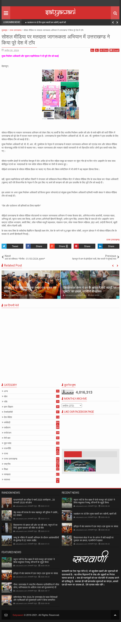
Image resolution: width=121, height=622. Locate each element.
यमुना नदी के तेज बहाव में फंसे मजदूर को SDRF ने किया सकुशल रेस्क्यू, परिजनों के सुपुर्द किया (94, 501)
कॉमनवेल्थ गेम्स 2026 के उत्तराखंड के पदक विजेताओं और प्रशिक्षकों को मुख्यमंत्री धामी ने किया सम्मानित (35, 598)
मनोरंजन (7, 432)
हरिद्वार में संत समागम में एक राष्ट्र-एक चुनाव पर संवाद (47, 22)
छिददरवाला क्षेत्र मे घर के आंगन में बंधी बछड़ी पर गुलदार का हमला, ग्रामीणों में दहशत (89, 289)
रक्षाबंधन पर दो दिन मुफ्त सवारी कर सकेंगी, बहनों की (95, 513)
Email (116, 50)
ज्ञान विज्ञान (8, 406)
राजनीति (7, 448)
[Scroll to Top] (115, 615)
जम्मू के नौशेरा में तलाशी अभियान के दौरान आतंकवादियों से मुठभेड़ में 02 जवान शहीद (36, 539)
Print (105, 50)
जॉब (5, 401)
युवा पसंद (7, 443)
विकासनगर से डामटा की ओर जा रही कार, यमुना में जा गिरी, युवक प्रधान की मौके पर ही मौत (35, 526)
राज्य (6, 453)
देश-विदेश (8, 417)
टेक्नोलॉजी (8, 411)
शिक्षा (6, 469)
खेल (5, 396)
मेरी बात (7, 437)
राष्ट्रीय (7, 463)
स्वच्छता (7, 474)
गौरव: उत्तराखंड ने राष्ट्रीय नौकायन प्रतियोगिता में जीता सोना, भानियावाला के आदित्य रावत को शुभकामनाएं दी (36, 586)
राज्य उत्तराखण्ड (112, 239)
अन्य (6, 391)
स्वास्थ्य (7, 479)
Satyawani (18, 614)
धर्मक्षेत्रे (7, 422)
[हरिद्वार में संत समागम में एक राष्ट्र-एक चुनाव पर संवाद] (31, 284)
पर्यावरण (7, 427)
